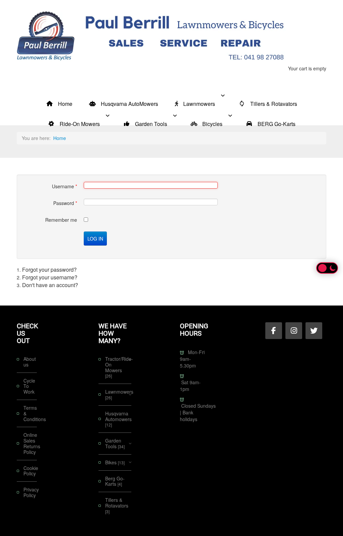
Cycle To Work (29, 386)
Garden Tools (115, 443)
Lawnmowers (118, 394)
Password (65, 203)
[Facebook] (273, 330)
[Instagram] (293, 330)
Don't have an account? (50, 285)
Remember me (61, 219)
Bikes (115, 462)
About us (29, 362)
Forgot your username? (49, 277)
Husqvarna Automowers (118, 419)
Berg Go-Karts (115, 481)
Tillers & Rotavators (116, 505)
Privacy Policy (30, 492)
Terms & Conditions (30, 413)
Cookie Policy (30, 471)
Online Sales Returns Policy (30, 443)
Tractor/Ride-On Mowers (118, 367)
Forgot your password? (49, 269)
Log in (95, 238)
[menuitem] (59, 95)
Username (64, 186)
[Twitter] (313, 330)
